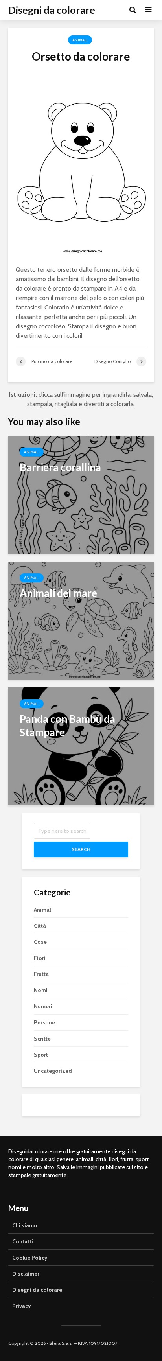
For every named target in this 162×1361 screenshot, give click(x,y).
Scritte (42, 1038)
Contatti (22, 1241)
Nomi (41, 990)
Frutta (41, 974)
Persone (44, 1022)
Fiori (40, 957)
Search (81, 849)
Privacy (21, 1305)
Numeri (43, 1006)
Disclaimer (25, 1273)
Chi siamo (24, 1225)
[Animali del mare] (81, 620)
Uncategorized (53, 1070)
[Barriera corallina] (81, 494)
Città (40, 925)
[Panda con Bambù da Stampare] (81, 746)
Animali (80, 39)
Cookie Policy (30, 1257)
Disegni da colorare (51, 10)
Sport (41, 1054)
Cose (40, 941)
